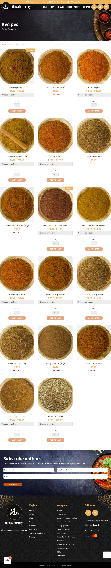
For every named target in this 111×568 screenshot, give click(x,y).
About (31, 514)
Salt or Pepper (62, 533)
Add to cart (17, 111)
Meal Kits (60, 541)
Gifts (59, 552)
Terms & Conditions (37, 533)
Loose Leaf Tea (63, 548)
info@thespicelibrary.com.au (15, 530)
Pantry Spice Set (63, 525)
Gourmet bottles (63, 529)
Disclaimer (33, 529)
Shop (52, 7)
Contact (86, 7)
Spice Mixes (61, 514)
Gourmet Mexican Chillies (67, 518)
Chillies (60, 7)
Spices (69, 7)
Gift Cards (61, 556)
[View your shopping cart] (94, 7)
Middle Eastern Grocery (66, 522)
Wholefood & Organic (65, 544)
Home (44, 7)
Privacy (32, 537)
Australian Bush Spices (66, 537)
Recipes (77, 7)
